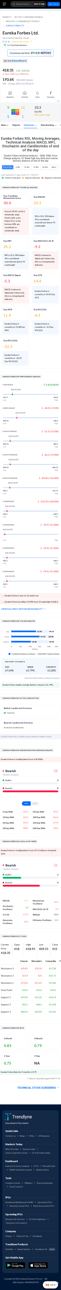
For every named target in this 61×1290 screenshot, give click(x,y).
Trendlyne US (44, 1249)
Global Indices (42, 1169)
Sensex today (29, 1149)
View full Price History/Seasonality (21, 609)
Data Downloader (45, 1183)
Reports (16, 125)
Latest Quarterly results (16, 1153)
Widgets (29, 1183)
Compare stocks (12, 1183)
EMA (35, 803)
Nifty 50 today (12, 1149)
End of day (7, 167)
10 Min (26, 167)
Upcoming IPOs (44, 1202)
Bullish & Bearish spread (20, 1169)
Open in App (39, 4)
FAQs (31, 1136)
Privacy (8, 1236)
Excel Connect (16, 1186)
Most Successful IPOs (43, 1206)
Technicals (29, 125)
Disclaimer (37, 1236)
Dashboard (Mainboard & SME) (19, 1202)
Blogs (22, 1136)
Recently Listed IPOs (19, 1206)
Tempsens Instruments (16, 1223)
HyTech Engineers (37, 1219)
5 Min (18, 167)
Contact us (10, 1136)
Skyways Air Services (15, 1219)
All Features (44, 1136)
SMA (26, 803)
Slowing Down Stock (20, 41)
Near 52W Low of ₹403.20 (16, 74)
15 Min (36, 167)
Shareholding (48, 125)
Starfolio (9, 1249)
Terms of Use (22, 1236)
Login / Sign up (53, 4)
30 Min (45, 167)
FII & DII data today (41, 1153)
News (4, 125)
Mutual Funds (49, 1166)
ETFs (36, 1166)
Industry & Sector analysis (17, 1166)
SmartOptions (23, 1249)
